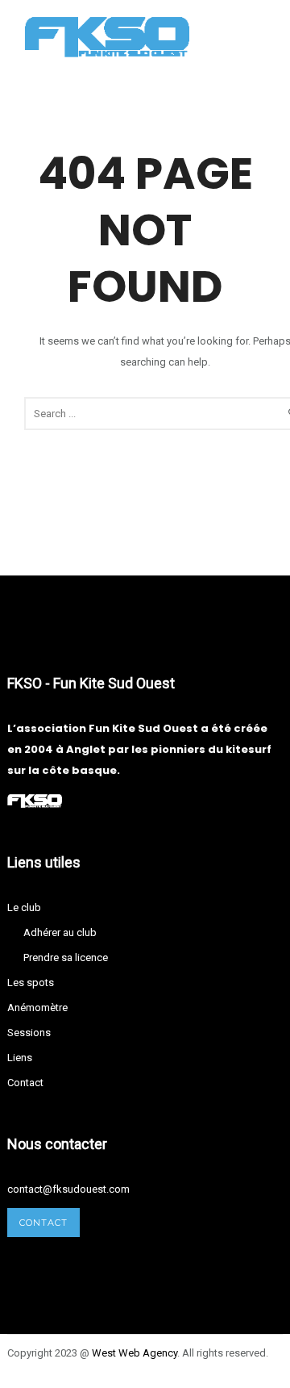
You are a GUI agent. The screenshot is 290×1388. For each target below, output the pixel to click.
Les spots (30, 982)
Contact (25, 1083)
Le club (24, 907)
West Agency (134, 1353)
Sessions (29, 1032)
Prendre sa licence (65, 957)
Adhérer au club (60, 932)
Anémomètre (37, 1007)
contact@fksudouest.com (68, 1189)
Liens (19, 1057)
